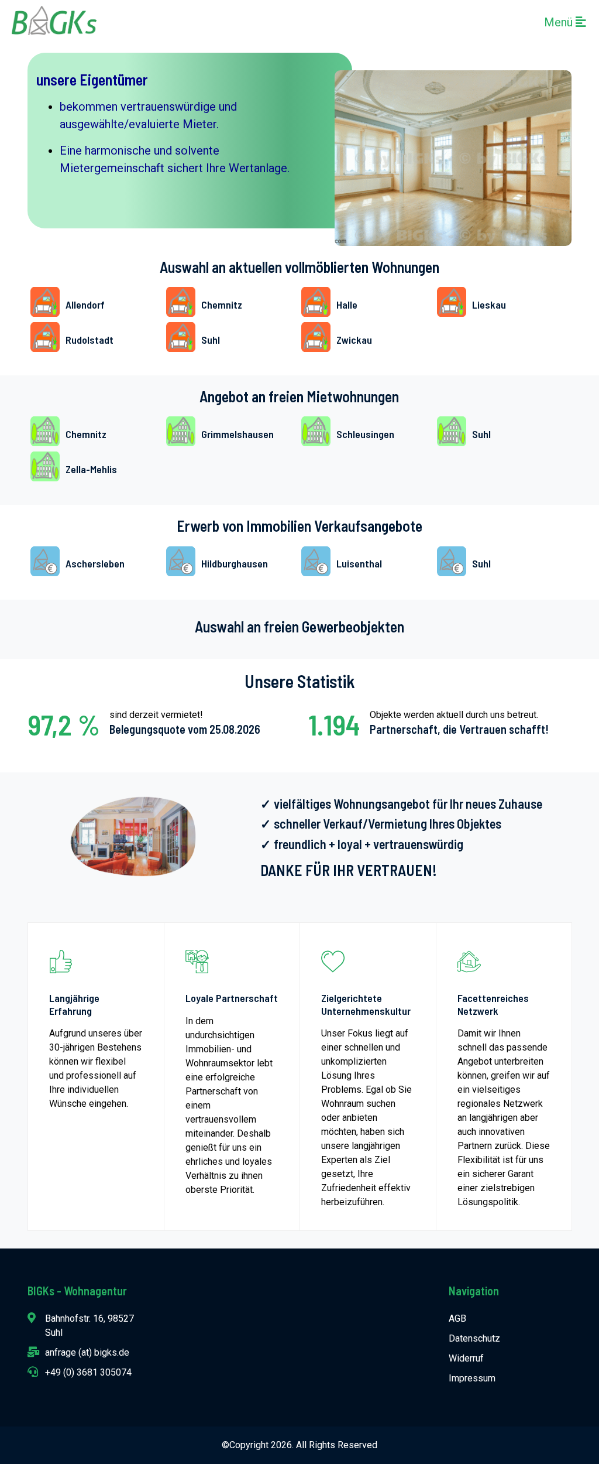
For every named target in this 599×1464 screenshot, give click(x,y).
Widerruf (466, 1358)
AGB (457, 1318)
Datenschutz (474, 1338)
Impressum (472, 1378)
